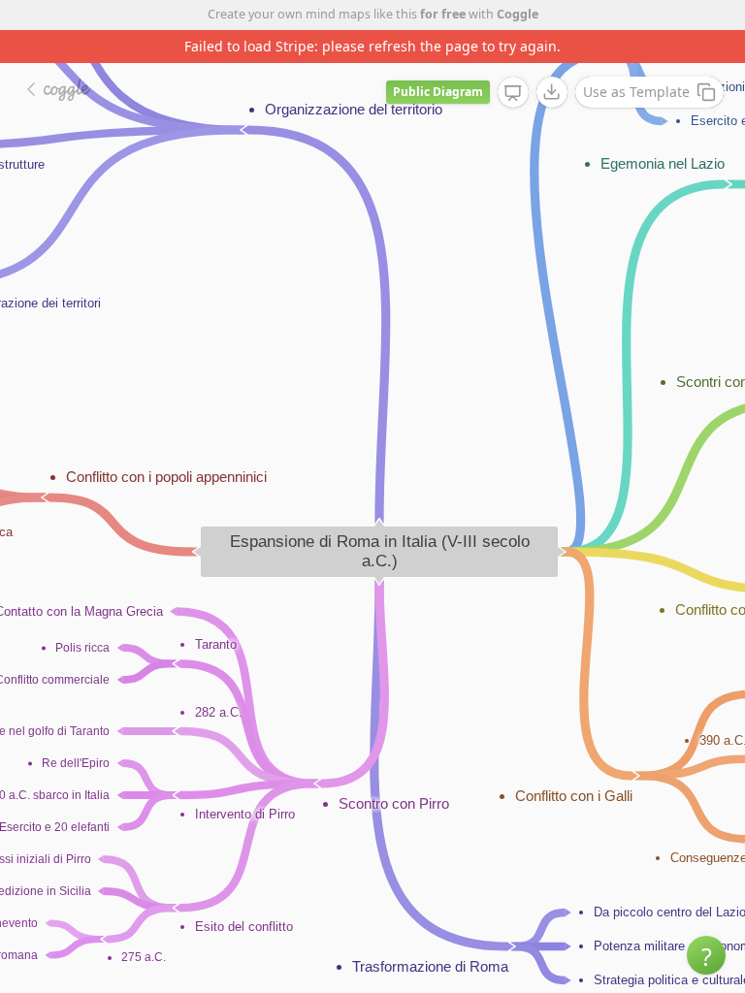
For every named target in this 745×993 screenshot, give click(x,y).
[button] (706, 955)
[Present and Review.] (513, 93)
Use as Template (636, 91)
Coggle (517, 14)
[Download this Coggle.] (551, 92)
